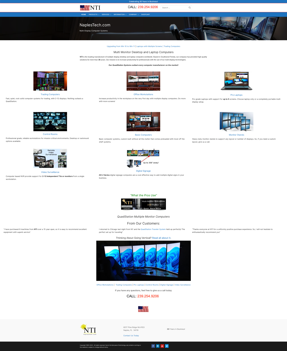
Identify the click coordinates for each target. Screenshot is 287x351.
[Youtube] (162, 346)
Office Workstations (143, 94)
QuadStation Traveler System (153, 229)
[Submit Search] (189, 7)
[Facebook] (153, 346)
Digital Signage (143, 171)
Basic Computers (143, 135)
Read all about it (161, 237)
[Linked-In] (158, 346)
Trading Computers (171, 46)
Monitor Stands (236, 135)
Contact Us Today (131, 335)
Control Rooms (50, 134)
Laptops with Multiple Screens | (149, 46)
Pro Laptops (236, 95)
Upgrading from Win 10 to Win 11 (121, 46)
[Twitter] (167, 346)
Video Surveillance (50, 172)
